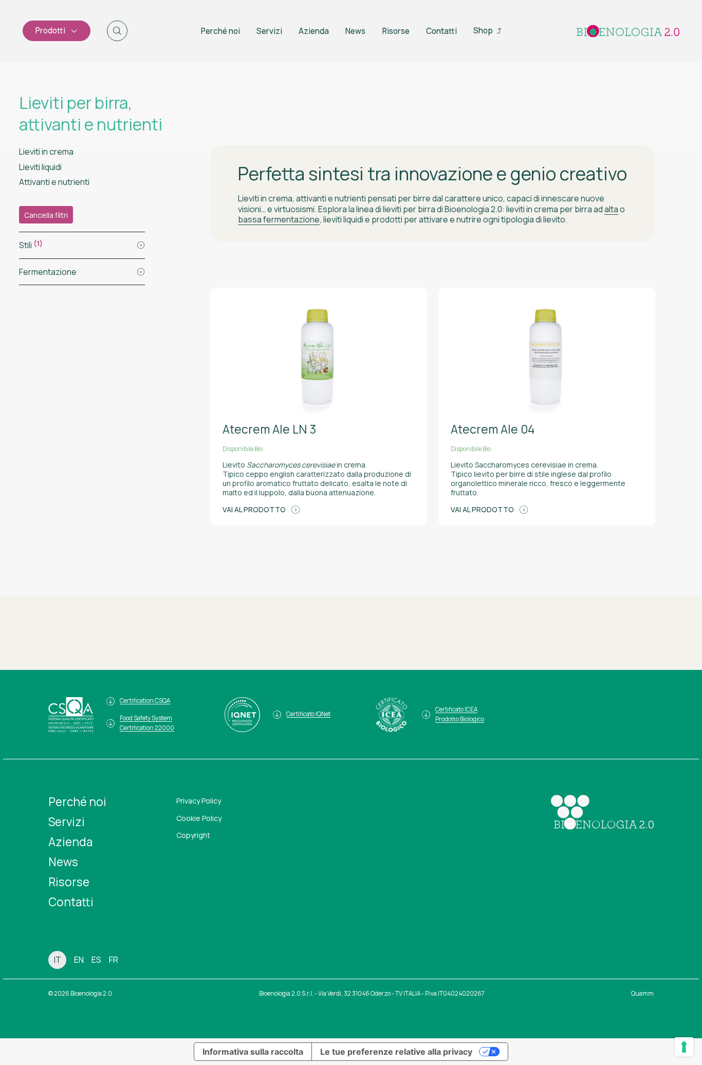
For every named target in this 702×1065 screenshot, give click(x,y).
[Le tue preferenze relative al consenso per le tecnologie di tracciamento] (684, 1047)
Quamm (642, 993)
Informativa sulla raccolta (252, 1052)
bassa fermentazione (279, 219)
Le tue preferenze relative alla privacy (396, 1052)
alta (611, 209)
